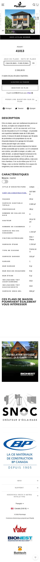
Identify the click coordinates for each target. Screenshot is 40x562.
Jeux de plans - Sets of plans (20, 59)
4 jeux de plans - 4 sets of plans (17, 63)
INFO (19, 480)
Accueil (19, 47)
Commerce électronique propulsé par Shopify (20, 518)
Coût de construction (14, 193)
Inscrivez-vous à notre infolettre (19, 495)
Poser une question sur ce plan (20, 100)
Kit (33, 63)
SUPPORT (19, 487)
